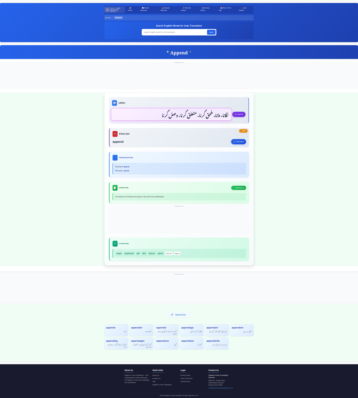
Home (109, 17)
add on (160, 253)
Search (211, 32)
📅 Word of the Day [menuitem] (225, 9)
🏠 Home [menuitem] (130, 9)
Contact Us (157, 378)
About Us (156, 375)
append (119, 17)
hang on (152, 253)
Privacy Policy (185, 375)
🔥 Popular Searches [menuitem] (165, 9)
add (138, 253)
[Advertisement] (179, 76)
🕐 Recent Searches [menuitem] (144, 9)
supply (119, 253)
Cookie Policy (185, 381)
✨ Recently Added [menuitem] (186, 9)
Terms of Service (186, 378)
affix (144, 253)
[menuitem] (114, 10)
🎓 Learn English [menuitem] (243, 9)
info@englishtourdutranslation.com (220, 388)
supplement (129, 253)
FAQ (154, 381)
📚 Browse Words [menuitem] (204, 9)
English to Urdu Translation (162, 385)
